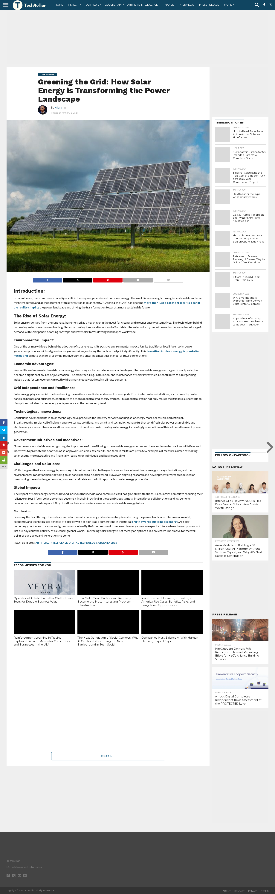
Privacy (252, 891)
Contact (239, 891)
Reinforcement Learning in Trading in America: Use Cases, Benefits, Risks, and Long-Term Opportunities (168, 602)
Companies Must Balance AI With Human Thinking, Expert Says (169, 639)
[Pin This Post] (108, 279)
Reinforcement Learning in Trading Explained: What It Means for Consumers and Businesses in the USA (42, 641)
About (227, 891)
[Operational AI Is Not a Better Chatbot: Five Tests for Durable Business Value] (44, 588)
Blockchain (113, 4)
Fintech (73, 4)
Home (59, 4)
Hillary (58, 107)
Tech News (91, 4)
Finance (168, 4)
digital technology (83, 542)
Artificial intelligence (52, 542)
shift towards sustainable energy (155, 521)
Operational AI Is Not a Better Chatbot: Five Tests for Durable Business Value (43, 600)
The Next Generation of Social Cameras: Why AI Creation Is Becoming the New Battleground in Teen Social (107, 641)
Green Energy (107, 542)
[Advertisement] (137, 38)
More (228, 4)
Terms (264, 891)
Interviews (186, 4)
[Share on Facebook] (47, 279)
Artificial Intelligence (142, 4)
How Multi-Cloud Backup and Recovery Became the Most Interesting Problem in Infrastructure (105, 602)
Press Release (209, 4)
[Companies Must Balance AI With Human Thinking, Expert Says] (172, 628)
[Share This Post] (77, 279)
